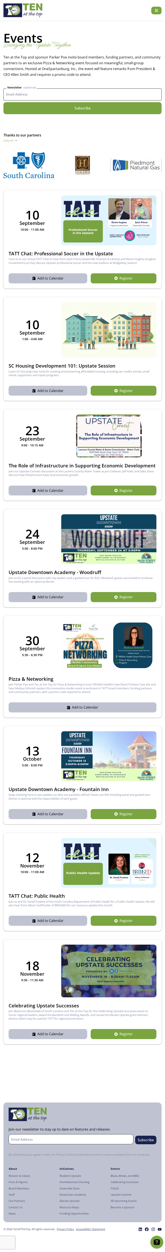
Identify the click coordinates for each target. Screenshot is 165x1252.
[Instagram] (153, 1229)
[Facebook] (147, 1229)
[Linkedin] (140, 1229)
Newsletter (14, 87)
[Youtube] (160, 1229)
